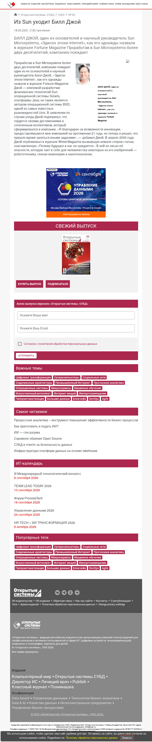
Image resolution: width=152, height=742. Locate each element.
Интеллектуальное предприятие (85, 703)
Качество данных (43, 703)
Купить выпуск (29, 284)
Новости (25, 4)
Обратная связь (62, 600)
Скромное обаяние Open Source (38, 438)
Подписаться (58, 284)
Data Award (20, 698)
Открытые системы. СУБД (37, 14)
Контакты (101, 600)
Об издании (128, 4)
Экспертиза (47, 4)
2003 (61, 14)
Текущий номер (90, 4)
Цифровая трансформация (33, 377)
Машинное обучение (87, 388)
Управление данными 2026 (34, 510)
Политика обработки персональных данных (68, 604)
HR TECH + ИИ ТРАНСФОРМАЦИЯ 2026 (44, 522)
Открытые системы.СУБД (80, 676)
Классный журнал (29, 686)
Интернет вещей (65, 393)
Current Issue (106, 4)
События (35, 4)
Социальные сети (94, 377)
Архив (118, 4)
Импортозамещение (92, 393)
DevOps (94, 398)
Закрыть (127, 737)
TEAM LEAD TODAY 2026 (32, 486)
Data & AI (19, 703)
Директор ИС (25, 681)
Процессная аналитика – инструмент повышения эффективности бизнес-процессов (76, 420)
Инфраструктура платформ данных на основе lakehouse (55, 450)
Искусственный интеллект (33, 393)
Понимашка (62, 686)
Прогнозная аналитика (109, 382)
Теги (14, 604)
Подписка (60, 4)
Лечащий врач (55, 681)
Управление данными (50, 698)
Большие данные (58, 398)
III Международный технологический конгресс (47, 473)
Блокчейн (79, 398)
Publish (79, 681)
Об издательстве (22, 600)
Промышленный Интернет (72, 382)
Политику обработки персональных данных (92, 737)
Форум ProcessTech (28, 498)
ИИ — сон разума (27, 432)
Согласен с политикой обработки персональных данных (60, 343)
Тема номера (74, 4)
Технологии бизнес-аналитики (95, 698)
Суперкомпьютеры (66, 377)
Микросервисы (61, 388)
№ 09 (71, 14)
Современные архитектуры (34, 382)
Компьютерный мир (31, 676)
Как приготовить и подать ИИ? (36, 426)
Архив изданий (29, 604)
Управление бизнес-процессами (38, 708)
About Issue (141, 4)
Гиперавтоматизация (30, 398)
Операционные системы (32, 388)
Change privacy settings (111, 604)
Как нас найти (84, 600)
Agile (105, 398)
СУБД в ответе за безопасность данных (43, 444)
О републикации (121, 600)
